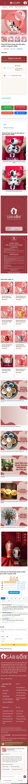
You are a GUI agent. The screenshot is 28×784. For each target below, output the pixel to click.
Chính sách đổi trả (7, 716)
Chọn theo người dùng (15, 766)
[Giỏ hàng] (25, 2)
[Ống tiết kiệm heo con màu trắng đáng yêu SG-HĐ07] (21, 288)
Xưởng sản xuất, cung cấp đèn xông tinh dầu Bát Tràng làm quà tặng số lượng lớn (14, 502)
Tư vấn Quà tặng (20, 716)
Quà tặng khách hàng (21, 690)
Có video (3, 600)
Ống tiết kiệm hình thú (20, 6)
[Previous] (3, 22)
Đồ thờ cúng (23, 730)
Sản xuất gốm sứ (20, 687)
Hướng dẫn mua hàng (8, 711)
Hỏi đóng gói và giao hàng (17, 769)
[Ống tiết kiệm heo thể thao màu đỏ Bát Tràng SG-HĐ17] (21, 361)
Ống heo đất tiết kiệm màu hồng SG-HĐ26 (7, 321)
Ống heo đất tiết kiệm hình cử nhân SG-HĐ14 (7, 345)
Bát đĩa (10, 728)
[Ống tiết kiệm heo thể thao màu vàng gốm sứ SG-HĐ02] (21, 312)
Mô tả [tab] (5, 124)
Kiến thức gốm (20, 711)
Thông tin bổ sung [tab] (8, 127)
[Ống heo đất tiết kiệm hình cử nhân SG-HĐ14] (7, 336)
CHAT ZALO (21, 113)
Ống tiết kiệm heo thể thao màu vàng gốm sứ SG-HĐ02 (21, 321)
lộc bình (14, 728)
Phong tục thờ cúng (21, 719)
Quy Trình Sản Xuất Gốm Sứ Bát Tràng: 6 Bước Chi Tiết (11, 426)
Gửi (14, 644)
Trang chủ (4, 6)
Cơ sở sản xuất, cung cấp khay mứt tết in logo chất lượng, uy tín (12, 400)
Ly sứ (7, 728)
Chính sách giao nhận (8, 713)
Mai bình (9, 730)
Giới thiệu (15, 672)
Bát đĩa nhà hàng (20, 695)
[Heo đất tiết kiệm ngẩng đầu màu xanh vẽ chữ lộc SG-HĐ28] (21, 336)
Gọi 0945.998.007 (8, 780)
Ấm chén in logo (4, 732)
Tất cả (3, 598)
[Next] (24, 22)
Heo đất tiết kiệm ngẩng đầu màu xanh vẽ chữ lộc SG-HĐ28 (21, 345)
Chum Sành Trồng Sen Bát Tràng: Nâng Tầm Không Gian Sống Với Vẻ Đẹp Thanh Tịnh (14, 476)
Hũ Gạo (18, 730)
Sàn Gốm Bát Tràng (6, 662)
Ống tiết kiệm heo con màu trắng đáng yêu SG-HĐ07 (21, 297)
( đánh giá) (12, 48)
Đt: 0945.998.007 (8, 699)
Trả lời (3, 610)
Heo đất (11, 6)
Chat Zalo (20, 780)
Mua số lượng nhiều (6, 769)
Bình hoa (19, 728)
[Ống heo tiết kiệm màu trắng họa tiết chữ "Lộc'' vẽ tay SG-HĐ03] (7, 361)
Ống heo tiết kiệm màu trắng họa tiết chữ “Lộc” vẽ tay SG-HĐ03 (7, 370)
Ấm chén (3, 728)
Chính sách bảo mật (8, 719)
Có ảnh (9, 600)
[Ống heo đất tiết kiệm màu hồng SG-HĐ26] (7, 312)
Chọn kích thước (5, 766)
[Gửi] (25, 776)
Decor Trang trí (20, 721)
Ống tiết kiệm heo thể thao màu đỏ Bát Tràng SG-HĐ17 (21, 370)
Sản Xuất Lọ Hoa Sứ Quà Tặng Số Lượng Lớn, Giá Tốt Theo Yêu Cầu (13, 527)
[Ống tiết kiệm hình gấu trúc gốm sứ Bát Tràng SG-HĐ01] (7, 288)
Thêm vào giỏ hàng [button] (5, 302)
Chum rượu (14, 730)
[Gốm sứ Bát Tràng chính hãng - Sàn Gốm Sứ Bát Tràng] (14, 2)
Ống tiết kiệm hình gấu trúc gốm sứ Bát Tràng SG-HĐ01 (6, 297)
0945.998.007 (8, 113)
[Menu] (5, 3)
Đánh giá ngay (14, 592)
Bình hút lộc (3, 730)
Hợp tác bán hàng (21, 692)
